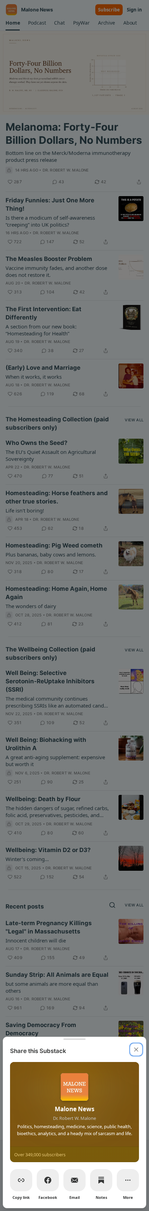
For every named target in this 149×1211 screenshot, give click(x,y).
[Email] (74, 1180)
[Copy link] (21, 1180)
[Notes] (101, 1180)
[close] (136, 1049)
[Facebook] (48, 1180)
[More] (128, 1180)
